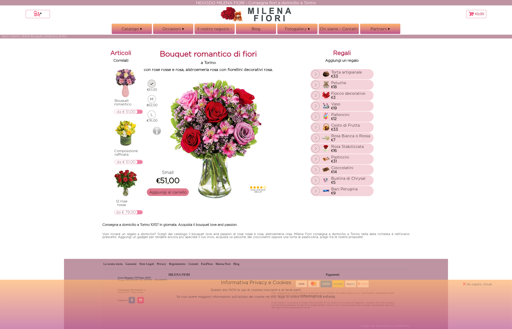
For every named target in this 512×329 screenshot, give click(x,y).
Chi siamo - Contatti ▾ (339, 30)
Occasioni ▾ (173, 30)
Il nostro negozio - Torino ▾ (214, 30)
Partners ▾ (380, 30)
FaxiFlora (207, 263)
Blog (256, 29)
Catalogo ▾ (131, 30)
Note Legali (146, 263)
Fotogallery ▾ (297, 30)
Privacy (161, 263)
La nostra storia (113, 263)
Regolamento (177, 263)
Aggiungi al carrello (168, 192)
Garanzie (131, 263)
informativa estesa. (318, 296)
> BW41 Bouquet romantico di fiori (43, 36)
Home (15, 36)
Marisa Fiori (223, 263)
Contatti (193, 263)
